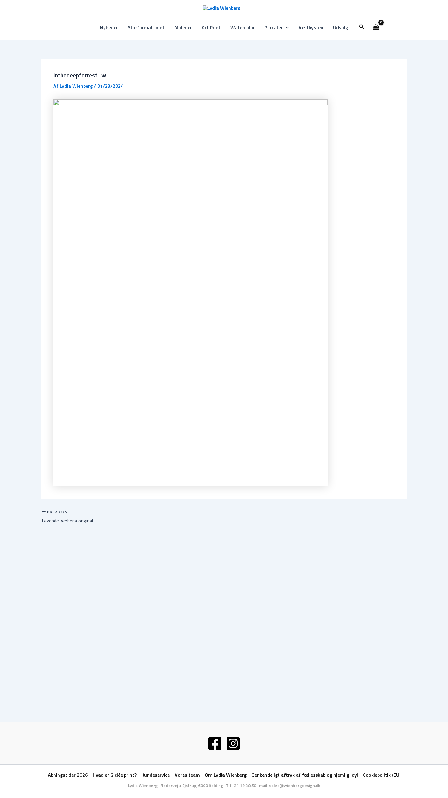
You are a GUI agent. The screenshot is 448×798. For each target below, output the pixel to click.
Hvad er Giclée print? (115, 774)
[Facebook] (215, 743)
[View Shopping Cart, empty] (376, 27)
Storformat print (146, 27)
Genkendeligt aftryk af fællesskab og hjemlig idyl (304, 774)
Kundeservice (155, 774)
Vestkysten (311, 27)
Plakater (274, 27)
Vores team (187, 774)
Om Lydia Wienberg (226, 774)
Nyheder (109, 27)
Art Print (211, 27)
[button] (286, 27)
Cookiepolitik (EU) (381, 774)
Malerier (183, 27)
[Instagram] (233, 743)
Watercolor (242, 27)
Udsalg (340, 27)
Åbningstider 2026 (68, 774)
